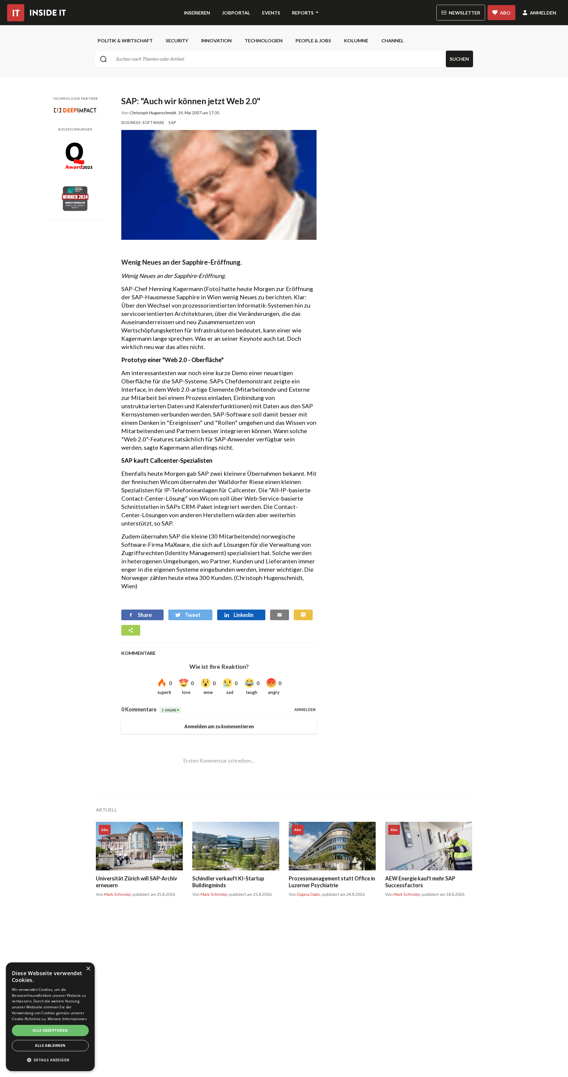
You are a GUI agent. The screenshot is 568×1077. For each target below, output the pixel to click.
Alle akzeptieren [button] (50, 1030)
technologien (264, 40)
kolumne (356, 40)
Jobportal (236, 12)
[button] (50, 1060)
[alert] (50, 1016)
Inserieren (197, 12)
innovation (216, 40)
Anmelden (543, 12)
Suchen (459, 59)
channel (392, 40)
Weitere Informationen (67, 1018)
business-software (142, 122)
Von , (114, 894)
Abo (505, 12)
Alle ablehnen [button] (50, 1045)
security (177, 40)
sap (172, 122)
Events (271, 12)
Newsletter (464, 12)
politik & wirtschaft (125, 40)
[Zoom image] (219, 185)
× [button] (88, 969)
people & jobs (313, 40)
